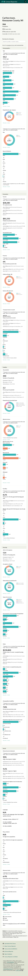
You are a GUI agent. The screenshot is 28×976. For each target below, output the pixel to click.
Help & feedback (8, 954)
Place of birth (6, 832)
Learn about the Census (10, 943)
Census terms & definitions (10, 948)
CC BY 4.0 (18, 970)
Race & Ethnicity (7, 151)
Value (4, 644)
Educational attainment (9, 751)
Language (5, 809)
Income (4, 196)
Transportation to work (9, 309)
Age (4, 50)
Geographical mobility (8, 701)
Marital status (6, 419)
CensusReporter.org (8, 969)
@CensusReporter (8, 951)
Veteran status (6, 870)
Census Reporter (11, 2)
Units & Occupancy (7, 550)
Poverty (5, 255)
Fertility (5, 488)
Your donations (10, 962)
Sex (4, 132)
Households (6, 370)
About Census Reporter (10, 946)
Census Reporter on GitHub (11, 956)
